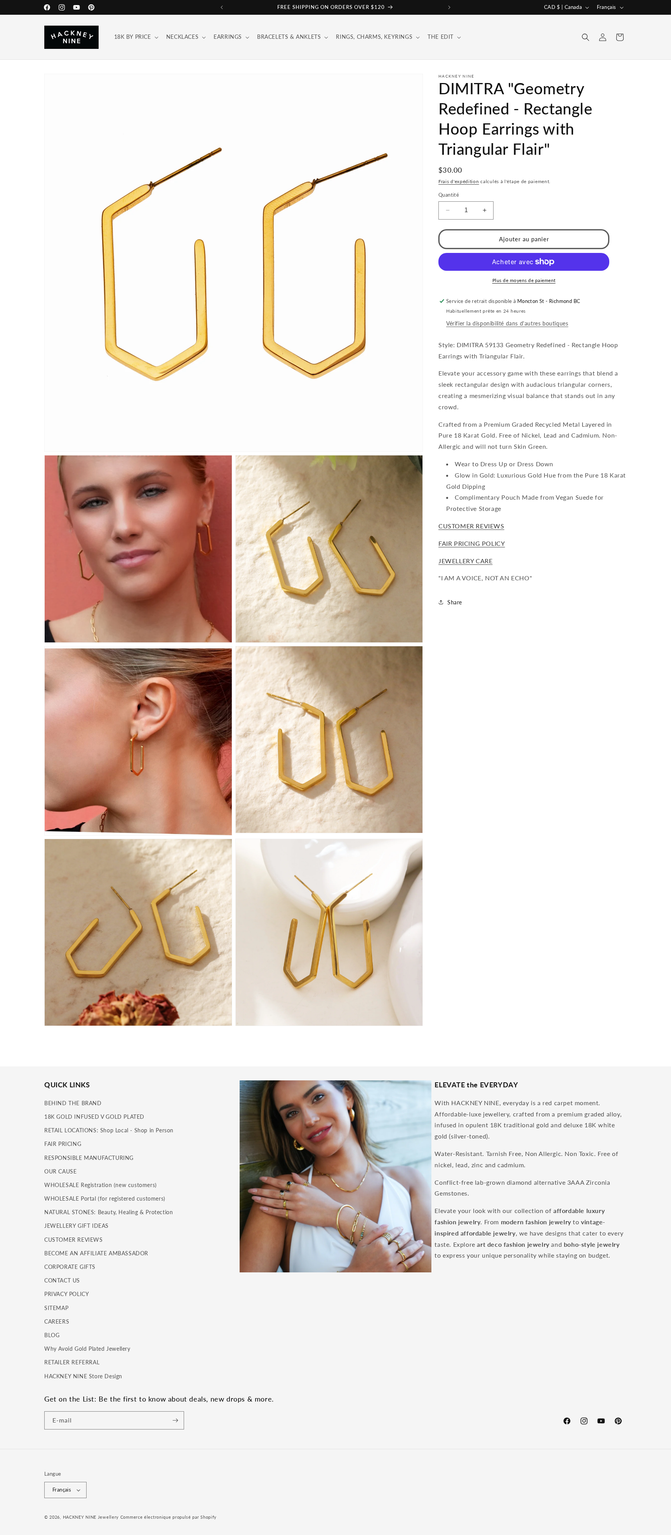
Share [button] (454, 602)
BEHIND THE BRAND (73, 1103)
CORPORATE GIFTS (70, 1266)
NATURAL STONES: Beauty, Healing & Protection (108, 1212)
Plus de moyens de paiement (524, 280)
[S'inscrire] (175, 1420)
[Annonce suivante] (449, 7)
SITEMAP (56, 1308)
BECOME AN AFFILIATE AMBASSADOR (96, 1253)
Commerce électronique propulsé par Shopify (168, 1516)
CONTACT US (62, 1280)
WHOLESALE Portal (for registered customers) (104, 1198)
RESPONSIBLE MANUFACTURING (89, 1157)
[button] (136, 37)
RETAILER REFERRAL (71, 1362)
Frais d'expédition (458, 181)
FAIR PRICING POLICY (471, 543)
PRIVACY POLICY (66, 1294)
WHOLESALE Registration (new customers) (100, 1185)
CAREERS (56, 1321)
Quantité (448, 195)
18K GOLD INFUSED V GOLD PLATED (94, 1116)
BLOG (51, 1335)
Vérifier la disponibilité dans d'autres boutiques (507, 323)
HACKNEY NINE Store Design (83, 1376)
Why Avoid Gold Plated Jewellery (87, 1348)
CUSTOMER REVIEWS (471, 526)
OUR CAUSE (60, 1171)
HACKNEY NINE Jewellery (91, 1516)
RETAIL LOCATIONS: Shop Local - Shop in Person (109, 1130)
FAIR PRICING (62, 1143)
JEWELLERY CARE (465, 560)
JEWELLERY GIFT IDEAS (76, 1225)
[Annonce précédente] (221, 7)
